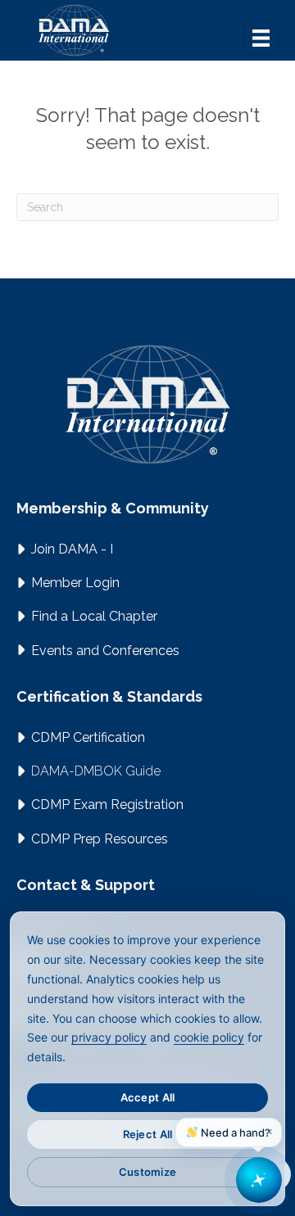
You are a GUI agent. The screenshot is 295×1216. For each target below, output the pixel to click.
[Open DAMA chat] (259, 1180)
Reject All (148, 1134)
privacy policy (109, 1037)
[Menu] (261, 38)
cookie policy (209, 1037)
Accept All (147, 1097)
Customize (147, 1171)
